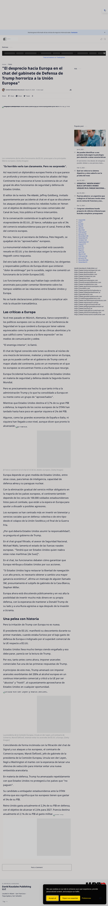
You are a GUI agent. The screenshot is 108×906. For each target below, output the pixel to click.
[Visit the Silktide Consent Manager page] (100, 898)
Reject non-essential (70, 898)
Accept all (52, 898)
